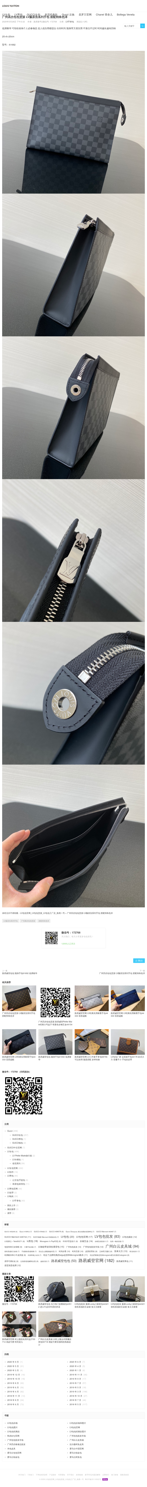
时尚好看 (64, 1251)
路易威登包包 (64, 1260)
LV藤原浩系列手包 (11, 921)
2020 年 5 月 (13, 1366)
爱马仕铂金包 (76, 1452)
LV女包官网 (12, 1168)
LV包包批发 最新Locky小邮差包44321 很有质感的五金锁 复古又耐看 (92, 1305)
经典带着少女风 (34, 1255)
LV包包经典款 (13, 1431)
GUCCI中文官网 (14, 1147)
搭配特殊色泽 (44, 921)
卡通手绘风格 (30, 1247)
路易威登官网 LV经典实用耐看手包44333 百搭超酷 (91, 1014)
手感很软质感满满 (29, 1251)
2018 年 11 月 (13, 1395)
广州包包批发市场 (93, 1246)
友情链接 (79, 1474)
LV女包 (6, 14)
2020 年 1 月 (75, 1370)
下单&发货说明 (41, 1474)
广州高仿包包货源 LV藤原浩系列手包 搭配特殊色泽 (90, 913)
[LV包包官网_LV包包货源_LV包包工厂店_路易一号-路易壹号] (10, 6)
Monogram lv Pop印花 (50, 1241)
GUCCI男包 (17, 1138)
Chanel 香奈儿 (104, 14)
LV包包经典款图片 (78, 1431)
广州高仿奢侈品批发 (16, 1444)
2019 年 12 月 (13, 1374)
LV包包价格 (12, 1423)
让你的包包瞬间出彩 (29, 1261)
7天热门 (31, 1474)
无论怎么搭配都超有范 (48, 1251)
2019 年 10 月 (13, 1378)
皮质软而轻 (91, 1251)
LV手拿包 (16, 1200)
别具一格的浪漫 (117, 1241)
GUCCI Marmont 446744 (17, 1237)
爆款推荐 (11, 1209)
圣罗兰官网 (85, 14)
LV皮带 (10, 1192)
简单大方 (120, 1251)
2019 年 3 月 (75, 1391)
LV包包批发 (107, 1236)
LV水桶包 (16, 1159)
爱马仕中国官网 (77, 1448)
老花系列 (16, 1163)
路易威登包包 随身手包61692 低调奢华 (19, 973)
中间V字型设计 (70, 1241)
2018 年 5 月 (75, 1404)
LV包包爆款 (129, 1237)
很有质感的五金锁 (12, 1251)
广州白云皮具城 (122, 1246)
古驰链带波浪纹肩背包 (51, 1246)
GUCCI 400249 (11, 1232)
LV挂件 (10, 1171)
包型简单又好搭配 (13, 1247)
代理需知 (61, 1474)
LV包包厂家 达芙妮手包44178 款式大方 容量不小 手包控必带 (127, 1058)
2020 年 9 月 (13, 1361)
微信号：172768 (9, 1303)
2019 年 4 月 (13, 1391)
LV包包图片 (12, 1427)
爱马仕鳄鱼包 (76, 1457)
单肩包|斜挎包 (18, 1183)
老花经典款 (51, 14)
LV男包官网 (12, 1188)
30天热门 (22, 1474)
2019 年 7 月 (75, 1383)
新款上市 (11, 1205)
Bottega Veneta (126, 14)
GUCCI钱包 (17, 1142)
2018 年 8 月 (13, 1400)
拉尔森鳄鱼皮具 (77, 1444)
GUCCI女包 (33, 14)
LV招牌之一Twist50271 (14, 1241)
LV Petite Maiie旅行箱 (22, 1155)
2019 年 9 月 (75, 1378)
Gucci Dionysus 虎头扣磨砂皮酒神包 (80, 1232)
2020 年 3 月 (13, 1370)
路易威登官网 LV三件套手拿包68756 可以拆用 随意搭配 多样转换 (91, 1058)
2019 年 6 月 (13, 1387)
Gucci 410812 (26, 1232)
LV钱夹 (10, 1196)
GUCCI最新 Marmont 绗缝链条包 (46, 1237)
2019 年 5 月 (75, 1387)
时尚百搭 (77, 1251)
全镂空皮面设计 (101, 1241)
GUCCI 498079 (56, 1231)
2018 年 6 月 (13, 1404)
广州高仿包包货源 (28, 921)
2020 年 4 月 (75, 1366)
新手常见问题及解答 (92, 1474)
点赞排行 (105, 1474)
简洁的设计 (134, 1251)
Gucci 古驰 (68, 14)
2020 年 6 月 (75, 1361)
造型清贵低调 (12, 1265)
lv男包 (32, 1241)
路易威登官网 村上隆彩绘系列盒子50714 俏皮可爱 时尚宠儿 (18, 1340)
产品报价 (52, 1474)
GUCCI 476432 (40, 1232)
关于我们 (70, 1474)
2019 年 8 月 (13, 1383)
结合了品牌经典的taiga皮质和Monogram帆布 (65, 1255)
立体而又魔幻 (105, 1251)
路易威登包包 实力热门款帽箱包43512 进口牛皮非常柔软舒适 (55, 1305)
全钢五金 (86, 1241)
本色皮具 (11, 1448)
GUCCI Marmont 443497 (106, 1232)
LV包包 (67, 1236)
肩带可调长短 (11, 1261)
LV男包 (18, 14)
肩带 (9, 1213)
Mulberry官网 (13, 1435)
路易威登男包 (124, 1261)
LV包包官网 (84, 1236)
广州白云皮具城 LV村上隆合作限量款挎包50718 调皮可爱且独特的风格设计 (54, 1342)
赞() (139, 960)
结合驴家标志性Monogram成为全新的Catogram (109, 1255)
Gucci (9, 1130)
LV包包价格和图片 (78, 1423)
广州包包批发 (73, 1247)
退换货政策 (124, 1474)
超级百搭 (44, 1261)
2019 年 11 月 (76, 1374)
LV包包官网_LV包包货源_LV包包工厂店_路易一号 (42, 913)
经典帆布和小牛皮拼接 (15, 1255)
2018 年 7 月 (75, 1400)
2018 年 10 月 (76, 1395)
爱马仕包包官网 (14, 1452)
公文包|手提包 (18, 1180)
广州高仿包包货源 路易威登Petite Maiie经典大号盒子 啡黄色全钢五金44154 (55, 1023)
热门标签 (114, 1474)
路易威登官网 (96, 1260)
